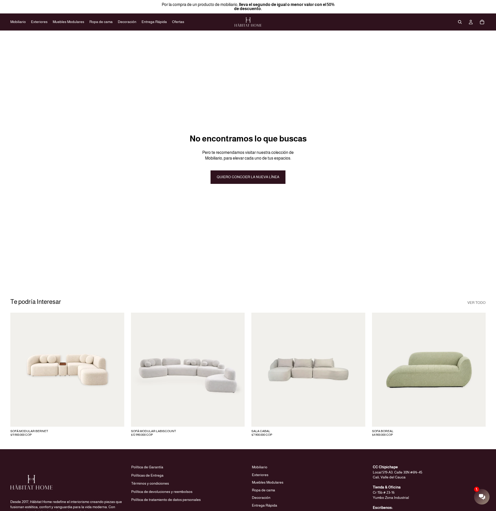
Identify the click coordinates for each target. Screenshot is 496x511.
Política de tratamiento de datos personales (166, 500)
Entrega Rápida (264, 505)
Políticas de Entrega (147, 475)
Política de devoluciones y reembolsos (161, 492)
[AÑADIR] (116, 418)
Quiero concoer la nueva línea (248, 177)
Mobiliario (259, 467)
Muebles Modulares (267, 482)
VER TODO (476, 302)
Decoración (261, 497)
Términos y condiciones (150, 483)
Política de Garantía (147, 467)
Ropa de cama (263, 490)
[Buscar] (460, 22)
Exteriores (260, 474)
